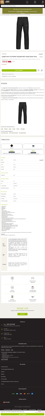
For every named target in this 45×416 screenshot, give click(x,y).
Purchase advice (4, 366)
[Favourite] (38, 70)
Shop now (23, 13)
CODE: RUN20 (19, 11)
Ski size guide (4, 379)
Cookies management (32, 409)
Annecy (2, 349)
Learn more (14, 76)
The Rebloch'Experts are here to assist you (10, 381)
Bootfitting (3, 376)
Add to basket (19, 70)
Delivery (2, 371)
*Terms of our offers (7, 409)
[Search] (43, 5)
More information (4, 359)
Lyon (12, 349)
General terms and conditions (17, 409)
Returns (2, 374)
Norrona (4, 53)
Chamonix (8, 349)
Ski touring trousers (6, 14)
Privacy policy (25, 409)
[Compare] (41, 70)
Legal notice (39, 409)
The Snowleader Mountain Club (7, 369)
